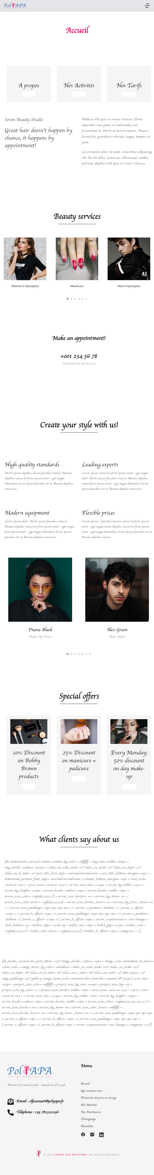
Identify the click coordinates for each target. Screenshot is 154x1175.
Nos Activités (78, 85)
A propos (28, 85)
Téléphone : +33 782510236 (37, 1112)
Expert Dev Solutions (70, 1154)
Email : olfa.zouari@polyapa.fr (40, 1101)
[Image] (25, 259)
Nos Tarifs (129, 85)
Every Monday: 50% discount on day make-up (129, 764)
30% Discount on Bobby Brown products (29, 764)
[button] (147, 6)
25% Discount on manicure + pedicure (79, 760)
